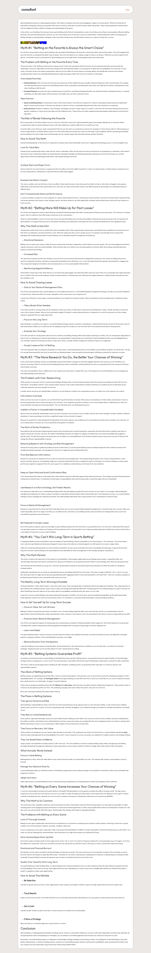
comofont (28, 9)
